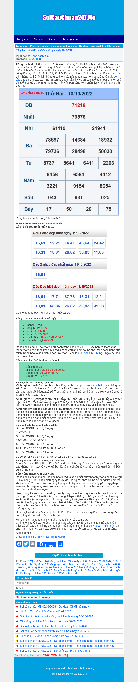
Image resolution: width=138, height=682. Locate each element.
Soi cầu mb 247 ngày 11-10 (70, 570)
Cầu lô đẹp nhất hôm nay (83, 561)
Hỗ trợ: (20, 59)
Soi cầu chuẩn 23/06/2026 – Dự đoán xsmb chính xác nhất (55, 650)
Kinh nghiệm (70, 39)
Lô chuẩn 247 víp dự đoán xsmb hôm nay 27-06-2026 (52, 636)
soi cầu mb (93, 385)
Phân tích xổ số (39, 46)
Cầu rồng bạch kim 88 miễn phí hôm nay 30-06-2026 (51, 621)
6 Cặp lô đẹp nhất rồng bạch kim (47, 561)
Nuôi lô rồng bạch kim (92, 567)
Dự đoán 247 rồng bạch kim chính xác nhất (59, 564)
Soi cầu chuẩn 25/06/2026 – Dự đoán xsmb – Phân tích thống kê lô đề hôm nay (67, 640)
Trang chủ (23, 39)
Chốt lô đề (105, 561)
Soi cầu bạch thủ (42, 570)
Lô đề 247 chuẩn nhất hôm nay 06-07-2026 (45, 611)
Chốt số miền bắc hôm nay (33, 597)
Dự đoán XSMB (55, 536)
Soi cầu (52, 39)
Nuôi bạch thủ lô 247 (65, 567)
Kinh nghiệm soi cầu (39, 567)
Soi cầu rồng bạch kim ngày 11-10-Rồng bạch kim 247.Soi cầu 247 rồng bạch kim (68, 572)
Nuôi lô (38, 39)
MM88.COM (50, 655)
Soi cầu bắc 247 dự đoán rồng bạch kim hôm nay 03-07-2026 (56, 616)
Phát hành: (23, 56)
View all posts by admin (30, 536)
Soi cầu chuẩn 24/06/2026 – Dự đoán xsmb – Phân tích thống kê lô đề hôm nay (67, 645)
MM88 (63, 655)
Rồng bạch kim (40, 56)
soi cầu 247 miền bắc (101, 525)
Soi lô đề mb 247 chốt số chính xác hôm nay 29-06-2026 (53, 626)
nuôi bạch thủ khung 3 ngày (94, 353)
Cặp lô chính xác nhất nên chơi (69, 555)
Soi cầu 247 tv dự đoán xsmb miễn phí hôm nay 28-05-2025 (55, 631)
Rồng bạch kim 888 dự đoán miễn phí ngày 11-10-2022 (44, 50)
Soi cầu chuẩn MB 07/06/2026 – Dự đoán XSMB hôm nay (54, 606)
